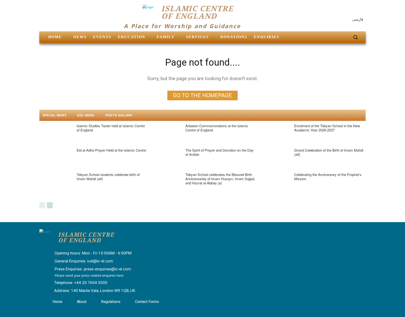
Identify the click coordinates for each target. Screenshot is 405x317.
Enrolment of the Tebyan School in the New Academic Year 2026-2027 (327, 127)
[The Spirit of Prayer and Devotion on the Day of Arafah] (164, 158)
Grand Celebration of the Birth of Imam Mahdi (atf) (328, 152)
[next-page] (50, 205)
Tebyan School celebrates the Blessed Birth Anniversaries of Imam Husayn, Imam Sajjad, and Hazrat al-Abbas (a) (220, 178)
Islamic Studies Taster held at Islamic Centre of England (111, 127)
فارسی (357, 19)
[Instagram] (349, 10)
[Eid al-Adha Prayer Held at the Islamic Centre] (55, 158)
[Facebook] (338, 10)
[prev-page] (42, 205)
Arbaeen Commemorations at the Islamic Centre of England (216, 127)
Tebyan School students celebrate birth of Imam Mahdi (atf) (108, 176)
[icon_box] (88, 253)
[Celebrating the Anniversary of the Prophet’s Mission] (273, 182)
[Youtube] (360, 10)
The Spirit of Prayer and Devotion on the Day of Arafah (219, 152)
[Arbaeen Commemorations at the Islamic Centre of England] (164, 133)
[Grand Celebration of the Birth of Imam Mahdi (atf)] (273, 158)
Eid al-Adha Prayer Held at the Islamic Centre (111, 150)
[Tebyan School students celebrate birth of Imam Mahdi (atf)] (55, 182)
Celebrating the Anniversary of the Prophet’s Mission (327, 176)
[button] (355, 37)
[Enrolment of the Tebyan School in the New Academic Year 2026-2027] (273, 133)
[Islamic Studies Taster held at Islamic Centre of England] (55, 133)
